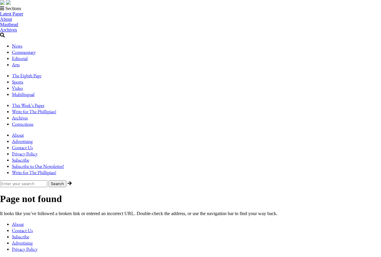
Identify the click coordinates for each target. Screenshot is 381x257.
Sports (17, 82)
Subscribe (20, 160)
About (6, 19)
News (17, 46)
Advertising (22, 141)
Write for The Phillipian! (34, 111)
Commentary (24, 52)
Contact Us (22, 147)
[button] (190, 8)
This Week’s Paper (28, 105)
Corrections (22, 124)
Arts (16, 65)
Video (17, 88)
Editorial (20, 58)
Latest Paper (11, 13)
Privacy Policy (25, 154)
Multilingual (23, 94)
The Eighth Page (26, 75)
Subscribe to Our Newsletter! (38, 166)
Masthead (9, 24)
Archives (8, 29)
